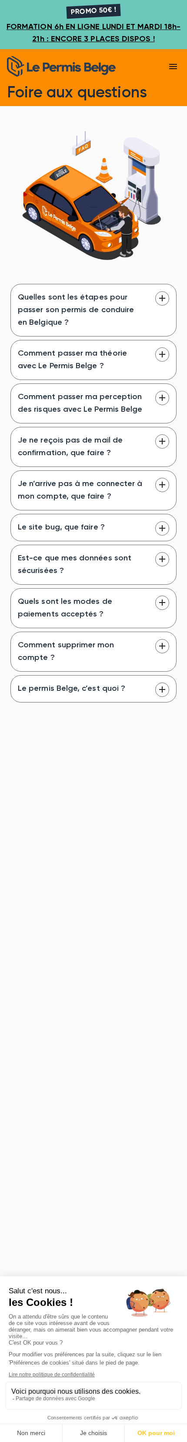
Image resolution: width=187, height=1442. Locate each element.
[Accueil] (73, 66)
